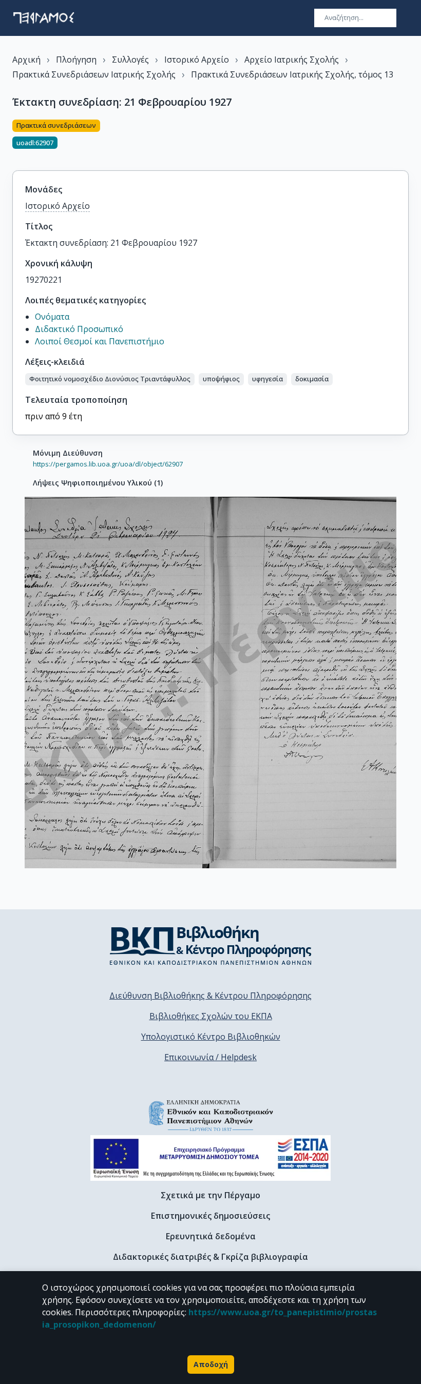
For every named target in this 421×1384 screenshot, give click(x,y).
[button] (110, 379)
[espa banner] (210, 1158)
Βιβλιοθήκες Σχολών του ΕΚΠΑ (210, 1016)
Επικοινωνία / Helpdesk (210, 1057)
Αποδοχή (211, 1364)
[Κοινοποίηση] (404, 139)
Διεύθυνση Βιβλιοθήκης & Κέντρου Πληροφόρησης (210, 995)
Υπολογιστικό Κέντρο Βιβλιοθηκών (210, 1036)
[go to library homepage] (211, 945)
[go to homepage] (43, 18)
